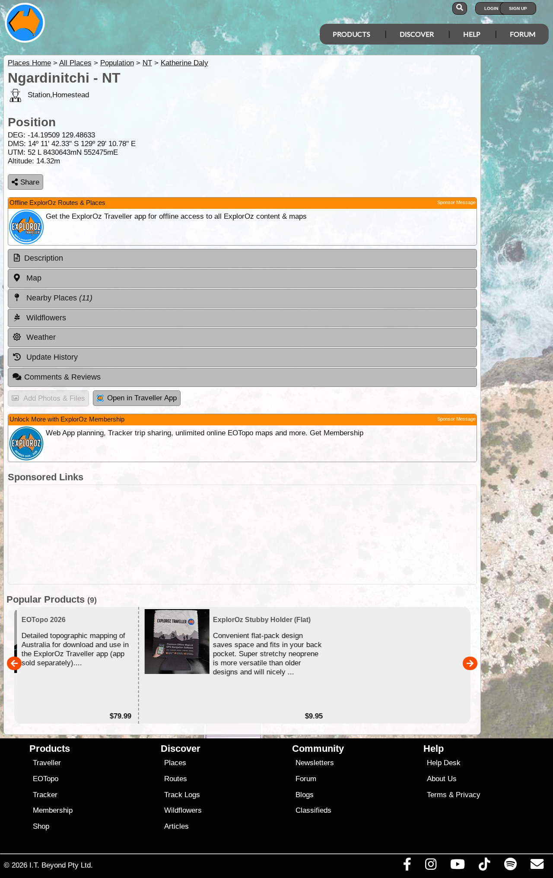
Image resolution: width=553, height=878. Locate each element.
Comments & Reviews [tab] (62, 377)
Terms (437, 795)
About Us (442, 779)
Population (117, 63)
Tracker (45, 795)
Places (175, 763)
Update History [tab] (51, 357)
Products (351, 34)
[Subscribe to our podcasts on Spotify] (510, 866)
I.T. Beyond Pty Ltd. (61, 865)
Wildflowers (183, 810)
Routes (175, 779)
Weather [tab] (40, 337)
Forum (523, 34)
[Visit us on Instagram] (430, 866)
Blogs (305, 795)
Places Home (29, 63)
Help (471, 34)
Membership (53, 810)
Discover (417, 34)
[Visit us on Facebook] (407, 866)
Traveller (47, 763)
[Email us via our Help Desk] (537, 866)
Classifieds (313, 810)
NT (147, 63)
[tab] (242, 258)
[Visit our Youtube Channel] (457, 866)
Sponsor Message (456, 202)
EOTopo (45, 779)
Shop (41, 826)
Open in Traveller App (142, 398)
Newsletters (315, 763)
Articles (176, 826)
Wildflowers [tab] (45, 317)
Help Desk (444, 763)
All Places (75, 63)
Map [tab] (32, 278)
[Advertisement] (242, 534)
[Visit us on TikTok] (484, 866)
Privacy (468, 795)
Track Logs (182, 795)
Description (43, 258)
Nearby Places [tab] (58, 298)
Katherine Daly (184, 63)
